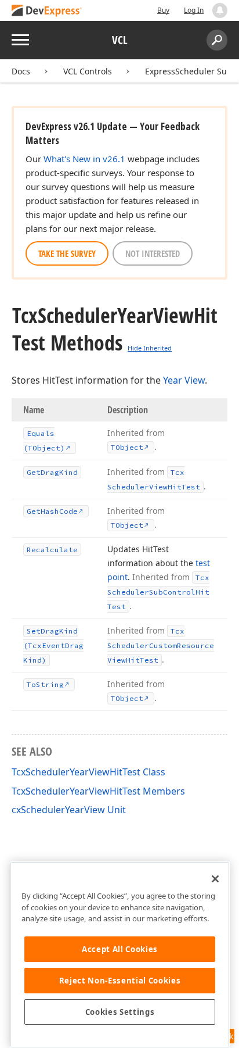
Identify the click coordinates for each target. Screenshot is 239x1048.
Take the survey (67, 253)
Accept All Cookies (120, 949)
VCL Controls (87, 71)
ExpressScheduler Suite (191, 71)
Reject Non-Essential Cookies (119, 980)
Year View (184, 380)
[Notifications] (219, 10)
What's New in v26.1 (84, 158)
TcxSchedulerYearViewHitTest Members (98, 791)
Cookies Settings (120, 1012)
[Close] (215, 879)
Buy (163, 10)
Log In (194, 10)
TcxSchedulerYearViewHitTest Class (88, 772)
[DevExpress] (47, 11)
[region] (120, 954)
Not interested (152, 253)
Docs (21, 71)
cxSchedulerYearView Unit (69, 809)
